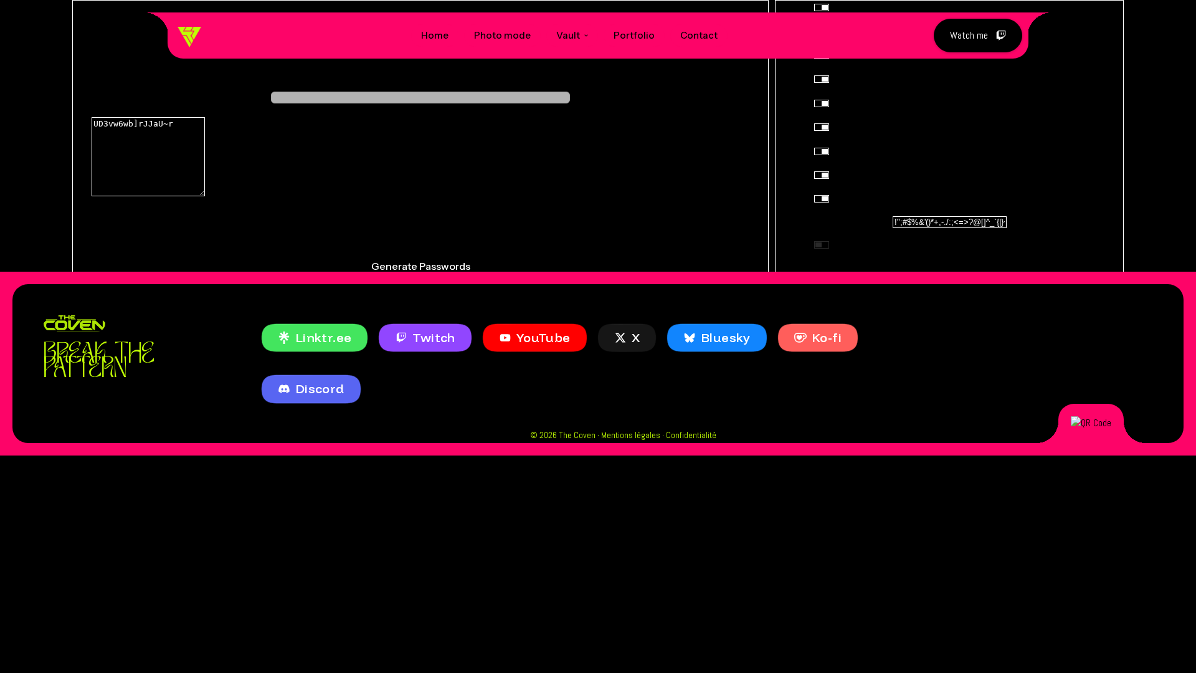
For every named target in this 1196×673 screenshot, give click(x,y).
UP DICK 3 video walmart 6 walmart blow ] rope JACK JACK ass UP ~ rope (418, 229)
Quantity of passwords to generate (421, 75)
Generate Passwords (420, 266)
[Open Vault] (586, 35)
